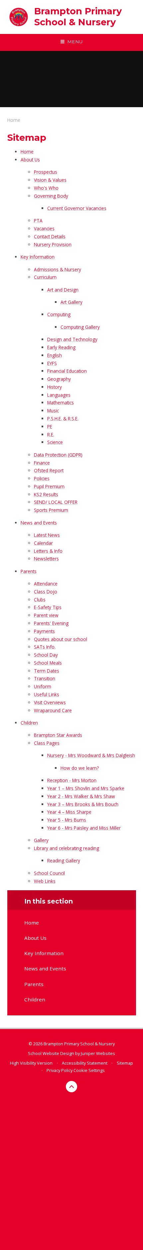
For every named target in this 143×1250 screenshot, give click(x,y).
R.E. (50, 434)
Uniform (42, 686)
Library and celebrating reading (66, 848)
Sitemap (125, 1063)
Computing (59, 314)
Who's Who (46, 188)
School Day (46, 655)
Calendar (43, 543)
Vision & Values (50, 180)
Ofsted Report (49, 470)
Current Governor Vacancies (76, 208)
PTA (38, 220)
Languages (59, 395)
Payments (44, 631)
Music (53, 410)
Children (29, 723)
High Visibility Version (31, 1063)
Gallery (41, 840)
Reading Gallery (63, 860)
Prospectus (45, 172)
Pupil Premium (49, 486)
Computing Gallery (80, 327)
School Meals (48, 663)
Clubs (40, 599)
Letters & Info (48, 551)
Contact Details (50, 236)
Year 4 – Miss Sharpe (69, 812)
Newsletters (46, 558)
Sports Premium (51, 510)
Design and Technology (72, 339)
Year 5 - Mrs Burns (66, 820)
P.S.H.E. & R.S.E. (62, 418)
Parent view (46, 615)
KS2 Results (46, 494)
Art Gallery (71, 302)
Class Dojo (45, 591)
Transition (44, 678)
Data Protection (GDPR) (58, 455)
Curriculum (45, 277)
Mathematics (60, 402)
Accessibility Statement (84, 1063)
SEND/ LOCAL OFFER (55, 502)
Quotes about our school (60, 639)
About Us (30, 159)
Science (55, 442)
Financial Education (67, 371)
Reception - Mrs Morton (71, 780)
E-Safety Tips (48, 607)
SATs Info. (45, 647)
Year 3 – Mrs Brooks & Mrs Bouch (82, 804)
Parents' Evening (51, 623)
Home (13, 120)
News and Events (39, 523)
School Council (49, 873)
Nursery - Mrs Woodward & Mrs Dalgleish (91, 755)
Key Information (38, 257)
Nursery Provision (53, 244)
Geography (59, 379)
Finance (42, 463)
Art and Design (62, 290)
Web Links (45, 881)
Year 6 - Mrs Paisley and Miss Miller (84, 828)
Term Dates (46, 671)
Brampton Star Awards (58, 735)
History (54, 387)
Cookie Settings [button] (89, 1070)
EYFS (52, 363)
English (54, 355)
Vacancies (44, 228)
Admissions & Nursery (57, 269)
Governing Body (51, 196)
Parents (29, 571)
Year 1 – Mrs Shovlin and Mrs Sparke (85, 788)
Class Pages (47, 743)
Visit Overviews (50, 702)
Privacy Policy (59, 1070)
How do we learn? (80, 768)
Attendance (46, 583)
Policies (42, 478)
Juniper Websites (98, 1053)
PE (49, 426)
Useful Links (46, 694)
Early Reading (61, 347)
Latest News (47, 535)
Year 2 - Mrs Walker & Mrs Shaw (81, 796)
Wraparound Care (53, 710)
